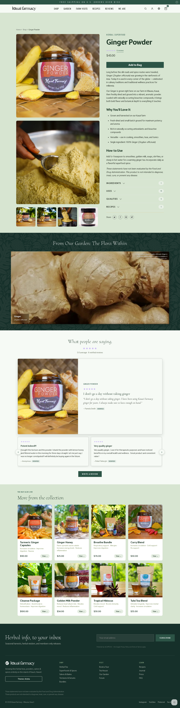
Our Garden (104, 674)
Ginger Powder (129, 41)
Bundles (62, 682)
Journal (142, 670)
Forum (101, 678)
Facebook (171, 702)
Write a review (90, 474)
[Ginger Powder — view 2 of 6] (57, 162)
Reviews (109, 8)
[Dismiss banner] (177, 2)
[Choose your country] (159, 8)
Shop (56, 8)
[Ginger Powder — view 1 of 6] (57, 76)
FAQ (141, 678)
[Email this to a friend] (131, 217)
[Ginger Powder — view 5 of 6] (67, 217)
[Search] (145, 8)
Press (141, 674)
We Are (122, 8)
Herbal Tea (63, 667)
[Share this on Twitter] (114, 217)
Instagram (143, 702)
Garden (67, 8)
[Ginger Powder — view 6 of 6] (88, 217)
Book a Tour (104, 667)
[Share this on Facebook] (120, 217)
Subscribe (165, 638)
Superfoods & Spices (68, 670)
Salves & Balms (65, 674)
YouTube (152, 702)
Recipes (96, 8)
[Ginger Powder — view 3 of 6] (25, 217)
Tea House (103, 670)
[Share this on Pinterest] (125, 217)
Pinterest (161, 702)
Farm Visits (82, 8)
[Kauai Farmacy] (24, 8)
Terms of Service (137, 647)
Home (18, 30)
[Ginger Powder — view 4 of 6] (46, 217)
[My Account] (152, 8)
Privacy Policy (125, 647)
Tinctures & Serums (67, 678)
